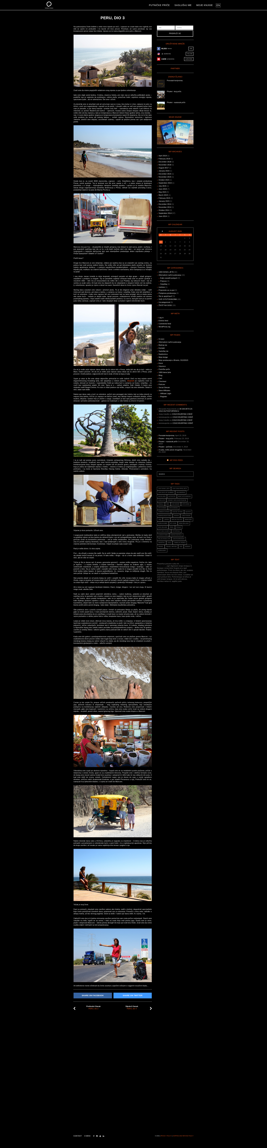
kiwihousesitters (164, 515)
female (161, 504)
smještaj (161, 542)
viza (180, 546)
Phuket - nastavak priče (176, 102)
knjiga (176, 515)
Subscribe (188, 59)
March (163, 195)
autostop (172, 496)
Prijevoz (163, 281)
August (164, 168)
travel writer (171, 546)
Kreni (161, 363)
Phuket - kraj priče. (174, 91)
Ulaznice (162, 366)
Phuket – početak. (166, 447)
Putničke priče (159, 5)
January (164, 171)
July (162, 186)
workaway (162, 550)
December (165, 162)
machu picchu (177, 519)
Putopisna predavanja (167, 293)
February (164, 159)
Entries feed (163, 321)
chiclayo (161, 500)
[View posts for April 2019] (161, 231)
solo (169, 542)
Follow (189, 53)
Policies (162, 384)
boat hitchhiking (184, 496)
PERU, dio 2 (93, 1009)
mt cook (173, 523)
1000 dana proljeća (179, 488)
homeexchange (164, 512)
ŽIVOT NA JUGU (165, 305)
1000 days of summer (166, 492)
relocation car (164, 539)
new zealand (184, 523)
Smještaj (163, 284)
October (164, 180)
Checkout (162, 381)
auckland (162, 496)
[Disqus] (113, 1041)
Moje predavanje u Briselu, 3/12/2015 (173, 360)
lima (159, 519)
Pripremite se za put (166, 290)
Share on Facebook (93, 995)
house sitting (177, 512)
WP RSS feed (176, 460)
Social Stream (164, 387)
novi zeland (162, 527)
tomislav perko (180, 542)
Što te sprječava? (165, 296)
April (163, 156)
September (165, 183)
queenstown (163, 535)
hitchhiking (173, 508)
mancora (188, 519)
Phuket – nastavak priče (168, 441)
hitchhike (186, 504)
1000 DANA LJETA (166, 272)
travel (160, 546)
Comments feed (165, 324)
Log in (161, 318)
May (162, 192)
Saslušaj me (183, 5)
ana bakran (180, 492)
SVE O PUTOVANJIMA (168, 299)
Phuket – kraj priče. (166, 438)
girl (167, 504)
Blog (160, 375)
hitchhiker (162, 508)
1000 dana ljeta (165, 372)
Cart (160, 378)
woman (187, 546)
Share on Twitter (132, 995)
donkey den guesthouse (177, 500)
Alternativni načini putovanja (170, 275)
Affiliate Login (165, 393)
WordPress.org (164, 327)
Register (163, 396)
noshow (162, 287)
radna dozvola (176, 535)
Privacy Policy (166, 1136)
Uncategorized (164, 302)
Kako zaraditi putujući (168, 278)
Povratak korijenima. (175, 80)
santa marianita (179, 539)
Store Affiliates (164, 390)
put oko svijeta (164, 531)
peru (172, 527)
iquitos (188, 512)
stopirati (130, 381)
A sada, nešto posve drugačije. (171, 450)
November (165, 165)
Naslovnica (163, 354)
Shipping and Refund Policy (183, 1136)
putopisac (176, 531)
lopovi (166, 519)
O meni (161, 339)
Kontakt (162, 348)
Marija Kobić (163, 523)
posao (178, 527)
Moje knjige (204, 5)
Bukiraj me (163, 345)
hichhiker (176, 504)
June (163, 189)
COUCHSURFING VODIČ (182, 414)
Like (191, 48)
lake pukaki (186, 515)
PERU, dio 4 (132, 1009)
